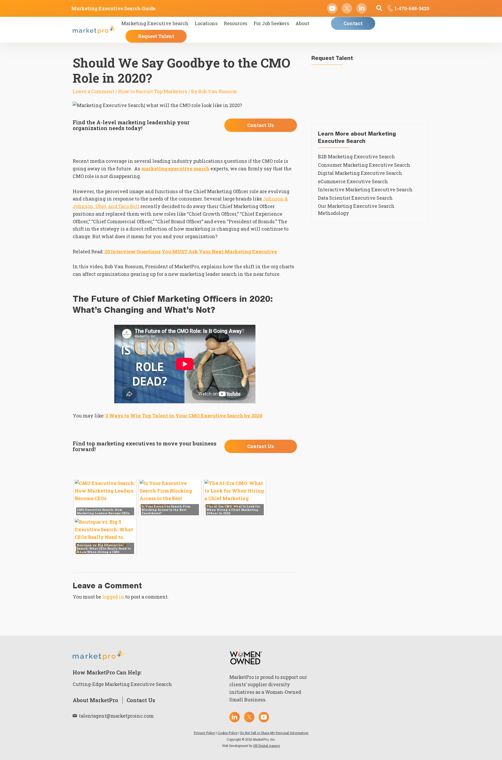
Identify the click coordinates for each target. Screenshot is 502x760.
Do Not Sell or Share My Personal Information (274, 733)
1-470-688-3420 (412, 8)
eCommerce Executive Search (353, 181)
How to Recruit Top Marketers (152, 91)
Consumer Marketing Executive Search (364, 165)
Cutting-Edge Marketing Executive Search (122, 684)
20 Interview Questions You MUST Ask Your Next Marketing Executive (190, 251)
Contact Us (141, 700)
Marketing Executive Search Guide (113, 8)
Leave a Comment (93, 91)
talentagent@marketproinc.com (116, 716)
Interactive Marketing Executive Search (365, 189)
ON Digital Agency (266, 746)
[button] (379, 8)
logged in (113, 597)
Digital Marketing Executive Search (360, 173)
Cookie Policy (228, 733)
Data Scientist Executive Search (355, 198)
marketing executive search (175, 168)
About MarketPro (95, 700)
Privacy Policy (204, 733)
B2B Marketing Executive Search (356, 156)
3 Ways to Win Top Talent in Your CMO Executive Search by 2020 (183, 415)
